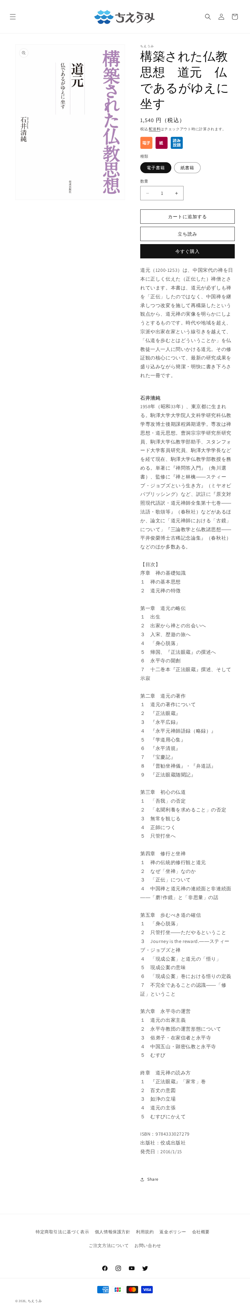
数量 (144, 181)
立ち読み (187, 234)
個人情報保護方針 (112, 1232)
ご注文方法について (109, 1245)
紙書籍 (187, 167)
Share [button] (153, 1179)
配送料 (154, 129)
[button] (13, 16)
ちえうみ (35, 1301)
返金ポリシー (172, 1232)
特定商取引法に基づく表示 (62, 1232)
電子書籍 (156, 167)
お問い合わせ (147, 1245)
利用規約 (145, 1232)
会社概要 (201, 1232)
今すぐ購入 (187, 251)
